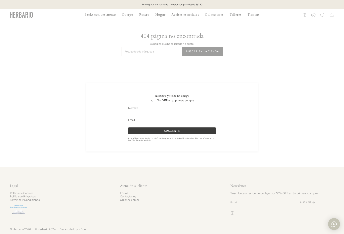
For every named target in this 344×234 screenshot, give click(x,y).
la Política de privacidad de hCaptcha (195, 138)
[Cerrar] (252, 88)
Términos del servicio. (141, 140)
